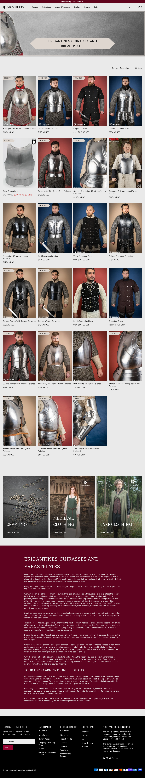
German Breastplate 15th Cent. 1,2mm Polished (89, 192)
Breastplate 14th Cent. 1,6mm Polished (19, 128)
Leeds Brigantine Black (83, 321)
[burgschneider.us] (14, 7)
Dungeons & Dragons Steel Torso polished (123, 192)
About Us (64, 735)
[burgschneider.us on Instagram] (107, 758)
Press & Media (66, 739)
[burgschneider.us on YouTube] (116, 758)
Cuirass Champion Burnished (121, 256)
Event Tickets (87, 743)
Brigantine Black (80, 128)
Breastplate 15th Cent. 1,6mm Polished (54, 191)
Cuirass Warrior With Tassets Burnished (19, 321)
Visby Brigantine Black (83, 256)
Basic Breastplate (10, 191)
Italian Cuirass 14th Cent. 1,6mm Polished (16, 450)
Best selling (124, 68)
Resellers (64, 750)
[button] (35, 7)
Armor (84, 739)
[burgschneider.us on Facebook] (103, 758)
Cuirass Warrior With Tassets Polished (19, 384)
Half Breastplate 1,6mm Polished (87, 384)
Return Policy (44, 739)
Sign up (8, 747)
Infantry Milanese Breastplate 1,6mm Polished (124, 385)
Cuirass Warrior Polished (48, 128)
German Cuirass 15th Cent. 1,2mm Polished (52, 450)
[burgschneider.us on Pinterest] (110, 758)
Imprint (42, 748)
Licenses (63, 742)
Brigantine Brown (116, 321)
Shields (84, 735)
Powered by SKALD (29, 770)
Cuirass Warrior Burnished (49, 321)
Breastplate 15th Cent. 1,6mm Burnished (15, 257)
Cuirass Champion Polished (120, 128)
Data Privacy (44, 735)
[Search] (129, 7)
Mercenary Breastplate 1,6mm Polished (54, 384)
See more (10, 532)
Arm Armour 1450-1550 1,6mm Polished (86, 450)
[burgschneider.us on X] (113, 758)
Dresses (84, 746)
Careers (63, 746)
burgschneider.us (15, 770)
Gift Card (85, 732)
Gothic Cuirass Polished (48, 256)
